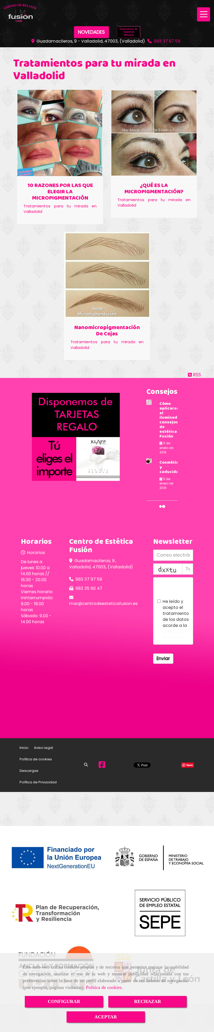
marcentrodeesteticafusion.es (103, 603)
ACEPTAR (105, 1016)
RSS (196, 375)
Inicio (24, 747)
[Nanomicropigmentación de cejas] (107, 275)
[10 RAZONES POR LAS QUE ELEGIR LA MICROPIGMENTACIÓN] (60, 133)
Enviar (163, 658)
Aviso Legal (43, 747)
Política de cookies (104, 987)
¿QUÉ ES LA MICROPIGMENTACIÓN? (153, 188)
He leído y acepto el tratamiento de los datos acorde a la (176, 619)
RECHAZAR (147, 1001)
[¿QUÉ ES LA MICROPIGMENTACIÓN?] (154, 133)
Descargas (29, 770)
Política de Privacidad (38, 782)
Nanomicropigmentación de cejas (107, 331)
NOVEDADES (91, 32)
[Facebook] (102, 766)
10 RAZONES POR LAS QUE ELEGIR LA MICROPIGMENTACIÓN (60, 192)
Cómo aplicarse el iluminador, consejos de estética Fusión (170, 420)
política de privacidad (174, 634)
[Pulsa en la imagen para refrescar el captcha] (167, 569)
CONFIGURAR (64, 1001)
